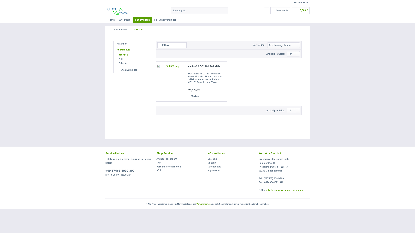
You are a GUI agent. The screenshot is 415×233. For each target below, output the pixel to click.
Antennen (122, 43)
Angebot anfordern (166, 159)
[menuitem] (199, 11)
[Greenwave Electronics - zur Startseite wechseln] (118, 11)
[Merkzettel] (266, 10)
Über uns (212, 159)
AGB (158, 170)
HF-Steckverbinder (127, 70)
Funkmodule (123, 49)
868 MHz (123, 54)
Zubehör (123, 63)
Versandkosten (203, 204)
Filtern (165, 45)
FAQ (158, 162)
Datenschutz (214, 166)
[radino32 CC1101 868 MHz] (171, 81)
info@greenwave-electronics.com (284, 190)
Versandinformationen (168, 166)
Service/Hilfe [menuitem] (300, 2)
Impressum (213, 170)
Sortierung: (259, 45)
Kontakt (212, 162)
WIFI (121, 59)
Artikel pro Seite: (275, 54)
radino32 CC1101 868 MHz (204, 66)
